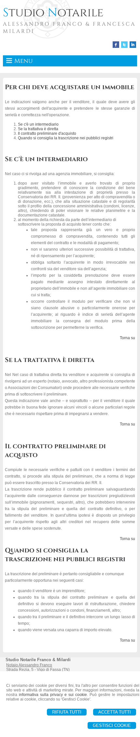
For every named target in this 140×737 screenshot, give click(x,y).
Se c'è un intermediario (38, 124)
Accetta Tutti (114, 712)
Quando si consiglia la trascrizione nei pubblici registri (65, 138)
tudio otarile (53, 13)
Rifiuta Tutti (66, 712)
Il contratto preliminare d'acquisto (47, 133)
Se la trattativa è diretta (38, 129)
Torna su (127, 338)
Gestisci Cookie (112, 725)
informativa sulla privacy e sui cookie (53, 694)
